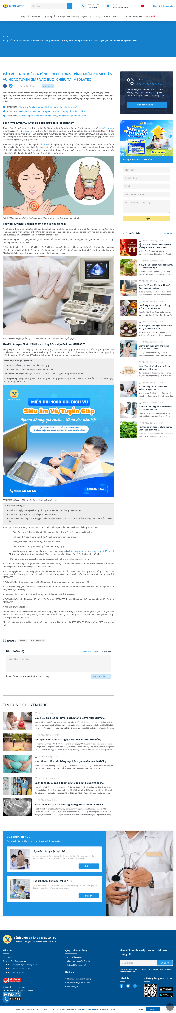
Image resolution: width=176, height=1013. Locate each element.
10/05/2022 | (42, 107)
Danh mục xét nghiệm (133, 16)
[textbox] (146, 194)
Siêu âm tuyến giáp (37, 641)
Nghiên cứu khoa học (91, 16)
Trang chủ (7, 40)
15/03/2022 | (46, 111)
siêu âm (43, 144)
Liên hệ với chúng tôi (146, 104)
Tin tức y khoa (22, 40)
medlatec (23, 641)
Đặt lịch (88, 866)
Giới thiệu (36, 16)
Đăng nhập (168, 6)
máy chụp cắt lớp (100, 551)
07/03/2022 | (48, 115)
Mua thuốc (151, 16)
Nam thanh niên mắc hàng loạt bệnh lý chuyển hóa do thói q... (71, 761)
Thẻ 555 (116, 16)
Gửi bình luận (99, 676)
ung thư (30, 131)
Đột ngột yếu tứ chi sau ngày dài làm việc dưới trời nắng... (69, 739)
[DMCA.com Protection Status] (12, 996)
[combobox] (146, 194)
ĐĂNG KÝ (165, 963)
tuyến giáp (106, 128)
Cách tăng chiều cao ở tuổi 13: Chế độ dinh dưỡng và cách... (69, 782)
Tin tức (107, 16)
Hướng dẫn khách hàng (68, 16)
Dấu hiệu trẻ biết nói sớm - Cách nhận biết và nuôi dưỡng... (70, 717)
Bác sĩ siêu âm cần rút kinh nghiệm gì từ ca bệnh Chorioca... (70, 804)
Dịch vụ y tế (49, 16)
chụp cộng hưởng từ (77, 551)
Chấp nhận (153, 1009)
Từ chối (141, 1009)
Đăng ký (156, 6)
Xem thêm (168, 233)
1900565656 (11, 957)
